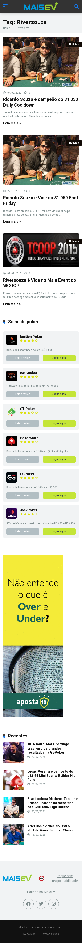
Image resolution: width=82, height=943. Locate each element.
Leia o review (22, 357)
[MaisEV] (41, 6)
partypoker (29, 373)
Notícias (74, 44)
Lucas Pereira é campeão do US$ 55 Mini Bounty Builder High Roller (52, 775)
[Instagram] (53, 904)
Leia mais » (12, 123)
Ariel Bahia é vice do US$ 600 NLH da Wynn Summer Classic (50, 828)
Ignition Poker (31, 337)
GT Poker (27, 409)
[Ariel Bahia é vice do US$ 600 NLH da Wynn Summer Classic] (13, 844)
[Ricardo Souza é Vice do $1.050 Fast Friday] (41, 160)
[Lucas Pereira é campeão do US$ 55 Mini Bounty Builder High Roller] (13, 789)
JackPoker (28, 510)
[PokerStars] (11, 445)
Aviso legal (29, 933)
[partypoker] (11, 380)
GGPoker (27, 474)
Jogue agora (59, 357)
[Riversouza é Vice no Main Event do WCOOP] (41, 250)
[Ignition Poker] (11, 344)
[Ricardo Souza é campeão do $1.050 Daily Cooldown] (41, 62)
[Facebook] (28, 904)
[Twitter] (41, 904)
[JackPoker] (11, 517)
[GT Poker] (11, 416)
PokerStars (29, 438)
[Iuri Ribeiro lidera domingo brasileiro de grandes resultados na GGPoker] (13, 762)
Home (6, 28)
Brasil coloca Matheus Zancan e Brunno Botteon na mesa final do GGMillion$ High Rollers (52, 803)
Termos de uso (50, 933)
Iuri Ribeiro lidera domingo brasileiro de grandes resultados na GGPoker (48, 748)
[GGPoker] (11, 481)
